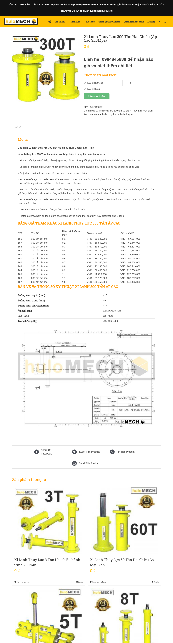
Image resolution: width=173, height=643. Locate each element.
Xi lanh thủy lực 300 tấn (109, 110)
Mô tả (18, 127)
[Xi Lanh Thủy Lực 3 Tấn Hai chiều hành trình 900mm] (48, 520)
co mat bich (100, 114)
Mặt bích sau (94, 89)
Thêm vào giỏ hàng (97, 96)
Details (80, 582)
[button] (165, 21)
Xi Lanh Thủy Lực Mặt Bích (138, 110)
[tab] (18, 127)
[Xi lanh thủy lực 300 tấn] (46, 68)
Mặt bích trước (95, 83)
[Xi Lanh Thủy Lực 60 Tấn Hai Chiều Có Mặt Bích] (124, 520)
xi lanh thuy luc (126, 114)
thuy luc (112, 114)
